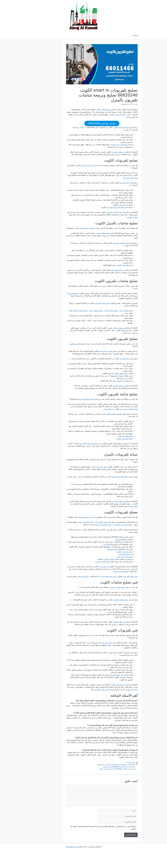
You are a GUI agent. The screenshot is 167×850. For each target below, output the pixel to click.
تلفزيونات (118, 539)
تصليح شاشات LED (126, 311)
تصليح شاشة (101, 764)
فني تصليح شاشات (119, 622)
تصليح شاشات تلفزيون (102, 233)
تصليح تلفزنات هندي (131, 506)
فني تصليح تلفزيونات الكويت (85, 165)
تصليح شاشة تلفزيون (87, 399)
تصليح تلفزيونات (120, 114)
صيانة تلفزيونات (106, 643)
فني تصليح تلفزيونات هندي (114, 675)
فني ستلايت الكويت (101, 690)
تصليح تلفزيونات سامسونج (123, 525)
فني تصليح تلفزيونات (118, 152)
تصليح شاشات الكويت (120, 600)
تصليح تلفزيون (125, 183)
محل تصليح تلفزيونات (130, 178)
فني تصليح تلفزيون (119, 386)
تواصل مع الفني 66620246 (102, 123)
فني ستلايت (129, 690)
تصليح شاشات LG (101, 522)
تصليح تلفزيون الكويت (76, 344)
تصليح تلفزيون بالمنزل (109, 351)
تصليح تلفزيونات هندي (116, 207)
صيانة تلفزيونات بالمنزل (124, 265)
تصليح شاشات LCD (111, 311)
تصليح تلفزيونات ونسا (86, 522)
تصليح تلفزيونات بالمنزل (119, 145)
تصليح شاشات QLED (80, 311)
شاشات (126, 537)
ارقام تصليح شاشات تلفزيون (118, 373)
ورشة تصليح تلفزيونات (108, 576)
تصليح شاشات (105, 109)
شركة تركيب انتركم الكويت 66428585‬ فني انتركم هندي (119, 766)
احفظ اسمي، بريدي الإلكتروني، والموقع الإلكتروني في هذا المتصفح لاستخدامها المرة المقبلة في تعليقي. (103, 827)
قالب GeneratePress (73, 847)
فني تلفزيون (128, 559)
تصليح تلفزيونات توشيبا (103, 525)
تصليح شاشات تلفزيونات (114, 212)
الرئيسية (135, 35)
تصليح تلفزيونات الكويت (121, 127)
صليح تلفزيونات (111, 530)
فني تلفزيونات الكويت (118, 685)
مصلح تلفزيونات (83, 517)
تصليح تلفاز (81, 542)
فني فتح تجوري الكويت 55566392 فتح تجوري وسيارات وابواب (117, 768)
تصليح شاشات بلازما (96, 311)
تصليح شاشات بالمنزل (81, 228)
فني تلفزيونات (123, 205)
